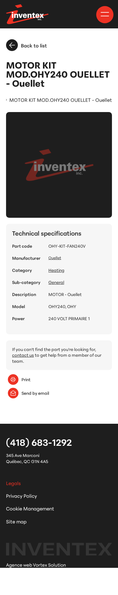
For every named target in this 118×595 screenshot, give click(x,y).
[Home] (27, 14)
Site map (16, 521)
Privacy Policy (21, 495)
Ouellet (54, 257)
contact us (23, 355)
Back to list (34, 45)
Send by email (35, 393)
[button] (105, 14)
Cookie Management (30, 508)
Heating (56, 270)
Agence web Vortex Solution (36, 564)
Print (26, 379)
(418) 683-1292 (39, 441)
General (56, 282)
